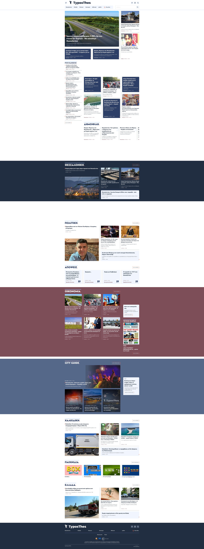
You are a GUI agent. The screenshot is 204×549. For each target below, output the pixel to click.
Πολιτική (81, 7)
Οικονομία (87, 7)
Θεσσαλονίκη (69, 7)
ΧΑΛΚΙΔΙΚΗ (72, 420)
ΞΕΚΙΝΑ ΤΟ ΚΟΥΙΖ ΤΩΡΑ (129, 392)
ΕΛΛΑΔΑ (70, 485)
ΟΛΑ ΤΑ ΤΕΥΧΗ (135, 353)
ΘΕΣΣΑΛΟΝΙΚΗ (74, 165)
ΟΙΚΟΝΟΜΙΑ (72, 291)
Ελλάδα (75, 7)
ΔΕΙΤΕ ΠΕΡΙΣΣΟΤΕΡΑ (115, 363)
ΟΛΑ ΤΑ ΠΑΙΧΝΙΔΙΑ (135, 462)
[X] (138, 3)
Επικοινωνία (99, 534)
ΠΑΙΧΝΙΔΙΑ (72, 462)
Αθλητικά (94, 7)
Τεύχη (105, 534)
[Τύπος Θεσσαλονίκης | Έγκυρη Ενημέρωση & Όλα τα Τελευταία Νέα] (80, 3)
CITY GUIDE (72, 363)
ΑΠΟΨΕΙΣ (71, 267)
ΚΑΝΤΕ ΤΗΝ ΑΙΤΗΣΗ (128, 314)
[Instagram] (135, 3)
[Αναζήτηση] (137, 7)
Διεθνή (99, 7)
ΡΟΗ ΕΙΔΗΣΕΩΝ (70, 63)
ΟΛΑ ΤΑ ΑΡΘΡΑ (68, 122)
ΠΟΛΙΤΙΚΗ (71, 223)
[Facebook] (132, 3)
